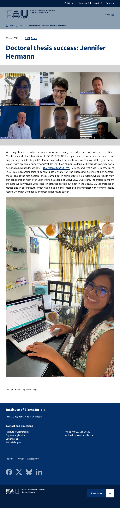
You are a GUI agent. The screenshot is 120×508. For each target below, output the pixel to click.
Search (96, 3)
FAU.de (70, 3)
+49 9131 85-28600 (81, 431)
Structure (83, 3)
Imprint (9, 458)
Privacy (20, 458)
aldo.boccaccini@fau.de (81, 435)
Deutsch (110, 3)
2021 (27, 38)
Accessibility (33, 458)
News (34, 38)
